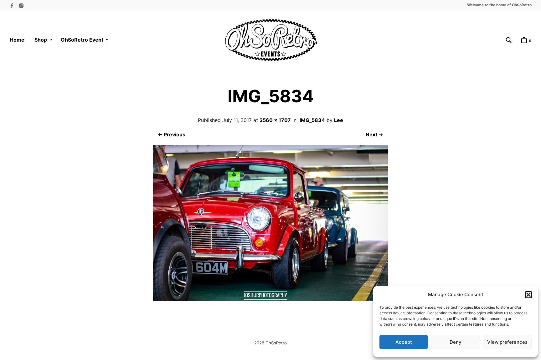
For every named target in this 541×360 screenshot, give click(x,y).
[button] (528, 295)
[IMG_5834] (270, 299)
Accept (403, 342)
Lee (338, 120)
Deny (455, 342)
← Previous (171, 134)
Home (17, 40)
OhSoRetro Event (82, 40)
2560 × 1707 (275, 120)
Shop (40, 40)
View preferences (507, 342)
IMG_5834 (312, 120)
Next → (374, 134)
